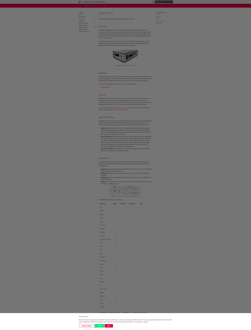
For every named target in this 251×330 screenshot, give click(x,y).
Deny (108, 326)
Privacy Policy (138, 322)
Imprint (145, 322)
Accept (99, 326)
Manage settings (87, 326)
